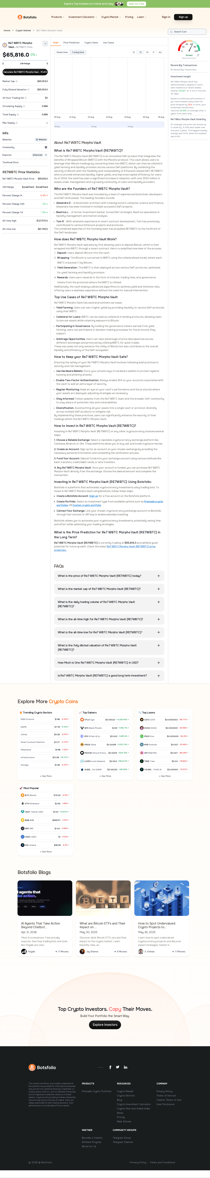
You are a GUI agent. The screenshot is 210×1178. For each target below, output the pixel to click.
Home (7, 30)
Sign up (93, 496)
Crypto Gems (91, 42)
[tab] (55, 43)
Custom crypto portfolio (87, 505)
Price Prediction (71, 42)
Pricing (129, 17)
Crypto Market (23, 30)
